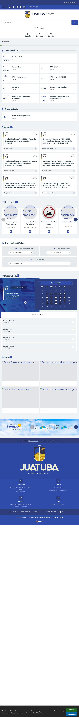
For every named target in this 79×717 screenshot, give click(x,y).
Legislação (40, 259)
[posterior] (72, 283)
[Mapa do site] (20, 7)
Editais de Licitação (64, 249)
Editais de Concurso (26, 249)
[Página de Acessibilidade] (24, 7)
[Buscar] (74, 22)
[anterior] (39, 283)
